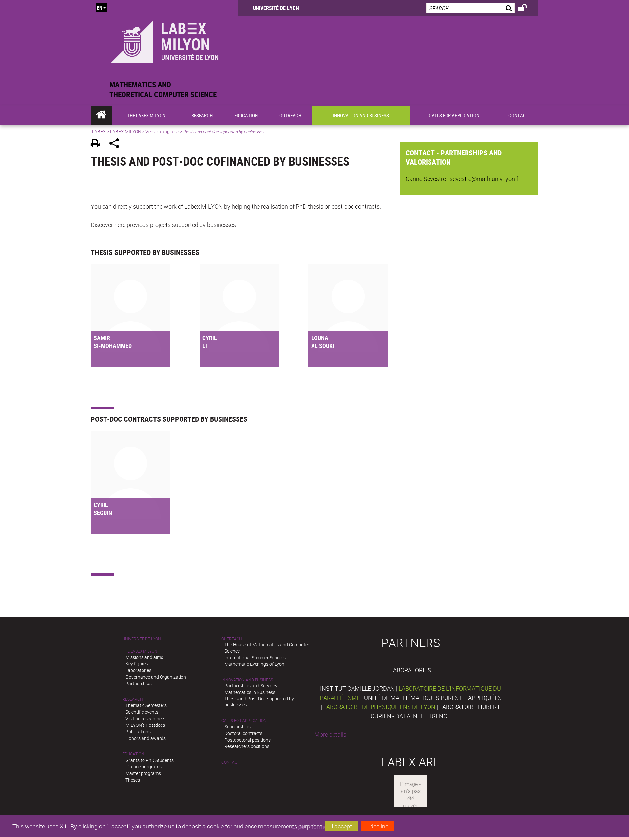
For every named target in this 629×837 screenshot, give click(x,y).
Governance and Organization (155, 677)
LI (204, 346)
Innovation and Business (247, 680)
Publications (138, 731)
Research (133, 699)
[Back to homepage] (164, 40)
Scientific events (141, 712)
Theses (132, 780)
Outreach (231, 639)
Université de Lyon (276, 7)
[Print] (97, 144)
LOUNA (319, 338)
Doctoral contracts (243, 733)
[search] (470, 8)
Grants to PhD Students (149, 760)
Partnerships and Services (250, 686)
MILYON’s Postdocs (145, 725)
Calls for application (244, 720)
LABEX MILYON (125, 131)
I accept (342, 826)
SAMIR (102, 338)
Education (133, 754)
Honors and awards (145, 738)
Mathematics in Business (249, 692)
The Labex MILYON (140, 651)
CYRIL (209, 338)
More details (330, 734)
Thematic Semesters (146, 705)
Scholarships (237, 727)
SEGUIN (103, 513)
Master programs (143, 773)
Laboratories (138, 670)
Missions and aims (144, 657)
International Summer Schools (255, 657)
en (99, 7)
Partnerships (138, 683)
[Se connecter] (526, 8)
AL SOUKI (322, 346)
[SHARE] (116, 144)
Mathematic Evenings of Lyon (254, 664)
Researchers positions (246, 746)
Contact (230, 762)
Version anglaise (162, 131)
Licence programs (143, 767)
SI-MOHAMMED (113, 346)
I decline (377, 826)
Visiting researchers (145, 718)
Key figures (136, 664)
